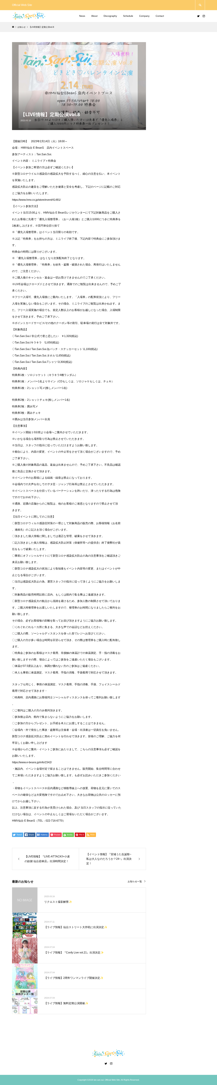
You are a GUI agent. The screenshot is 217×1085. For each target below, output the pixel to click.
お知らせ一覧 (135, 881)
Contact (160, 16)
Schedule (128, 16)
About (94, 16)
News (82, 16)
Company (144, 16)
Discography (110, 16)
